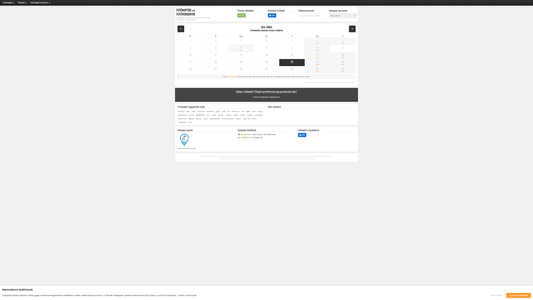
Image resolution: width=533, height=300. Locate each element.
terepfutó (228, 115)
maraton (191, 115)
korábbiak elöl (257, 137)
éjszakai (220, 115)
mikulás (242, 115)
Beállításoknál (232, 77)
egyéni (248, 111)
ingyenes (191, 119)
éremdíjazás (182, 122)
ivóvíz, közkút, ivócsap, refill (186, 148)
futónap (198, 119)
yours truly (246, 119)
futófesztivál (182, 119)
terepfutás (210, 111)
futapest (250, 115)
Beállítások (496, 295)
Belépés (241, 15)
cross (190, 122)
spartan (238, 119)
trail (242, 111)
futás (188, 111)
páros (254, 119)
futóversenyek (257, 134)
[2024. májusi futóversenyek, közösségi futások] (181, 29)
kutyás (214, 115)
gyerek (218, 111)
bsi (229, 111)
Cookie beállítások (308, 159)
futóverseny (235, 111)
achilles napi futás (228, 119)
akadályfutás (200, 115)
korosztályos (259, 115)
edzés (224, 111)
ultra (208, 115)
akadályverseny (215, 119)
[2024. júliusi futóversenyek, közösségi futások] (352, 29)
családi (235, 115)
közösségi (181, 111)
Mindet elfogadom (519, 295)
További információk (187, 295)
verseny (260, 111)
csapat (205, 119)
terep (193, 111)
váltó (254, 111)
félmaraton (201, 111)
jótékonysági (182, 115)
